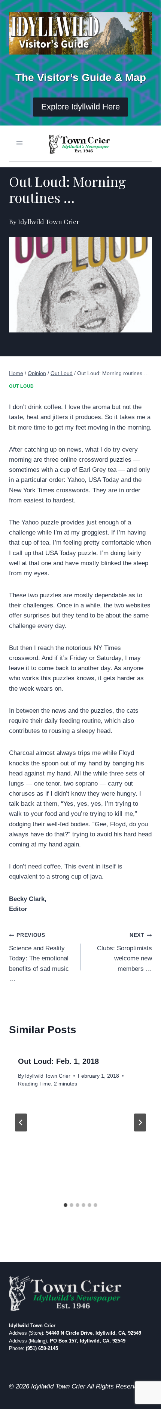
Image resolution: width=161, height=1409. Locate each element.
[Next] (140, 1122)
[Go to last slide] (21, 1122)
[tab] (65, 1205)
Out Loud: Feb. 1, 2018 (58, 1061)
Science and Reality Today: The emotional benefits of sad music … (39, 957)
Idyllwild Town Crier (47, 1076)
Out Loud (21, 386)
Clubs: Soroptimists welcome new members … (124, 952)
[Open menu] (20, 143)
